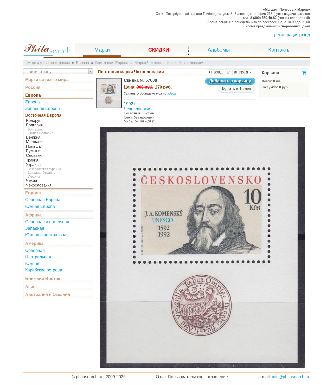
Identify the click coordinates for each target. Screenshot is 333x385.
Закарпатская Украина (44, 169)
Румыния (34, 151)
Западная (34, 228)
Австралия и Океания (47, 294)
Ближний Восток (42, 278)
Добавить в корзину (230, 81)
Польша (33, 146)
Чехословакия (39, 185)
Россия (32, 87)
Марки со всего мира (47, 79)
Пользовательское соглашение (198, 377)
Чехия (31, 180)
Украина (33, 165)
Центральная (38, 257)
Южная (32, 263)
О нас (161, 377)
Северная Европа (42, 199)
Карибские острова (43, 270)
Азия (30, 286)
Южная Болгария (40, 133)
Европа (33, 95)
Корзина (270, 73)
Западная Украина (41, 173)
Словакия (34, 155)
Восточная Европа (43, 115)
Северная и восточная (47, 222)
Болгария (34, 125)
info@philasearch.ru (290, 377)
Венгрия (33, 137)
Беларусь (34, 121)
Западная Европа (42, 108)
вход (305, 35)
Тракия (32, 160)
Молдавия (35, 142)
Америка (34, 243)
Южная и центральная (47, 235)
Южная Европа (40, 206)
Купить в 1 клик (236, 89)
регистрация (286, 35)
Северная (35, 250)
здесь (171, 93)
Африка (33, 215)
